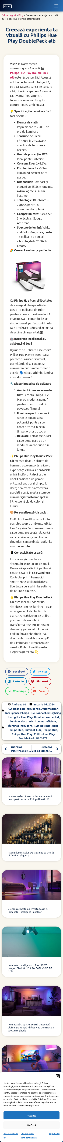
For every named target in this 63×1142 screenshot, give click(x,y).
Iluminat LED (32, 730)
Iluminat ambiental (46, 717)
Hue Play (27, 717)
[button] (57, 1076)
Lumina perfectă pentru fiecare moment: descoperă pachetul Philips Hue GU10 (30, 797)
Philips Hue (50, 730)
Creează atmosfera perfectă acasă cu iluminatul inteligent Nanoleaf (28, 910)
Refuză (31, 1125)
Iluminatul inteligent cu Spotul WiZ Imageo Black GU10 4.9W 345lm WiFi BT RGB (30, 968)
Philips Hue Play (22, 734)
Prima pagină (9, 15)
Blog (20, 15)
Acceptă (31, 1115)
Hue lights (13, 717)
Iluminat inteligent (20, 725)
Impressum (54, 1133)
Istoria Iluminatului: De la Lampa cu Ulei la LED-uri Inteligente (31, 854)
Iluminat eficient (45, 721)
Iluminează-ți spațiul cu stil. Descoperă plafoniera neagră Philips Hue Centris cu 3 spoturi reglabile (31, 1027)
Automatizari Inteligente (24, 708)
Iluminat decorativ (21, 721)
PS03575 (41, 738)
